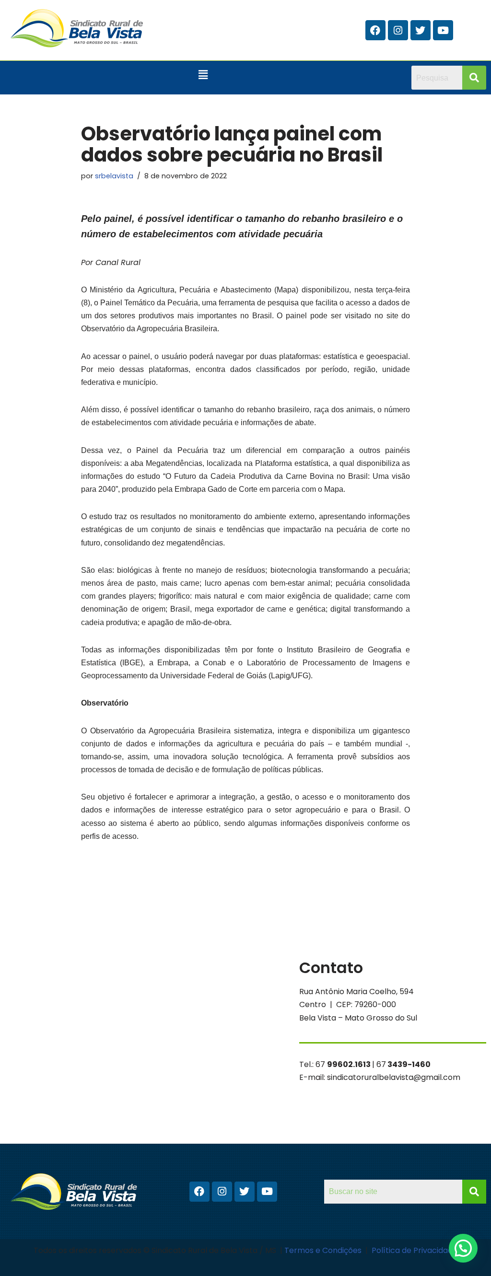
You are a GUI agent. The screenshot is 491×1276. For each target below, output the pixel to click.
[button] (203, 75)
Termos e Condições (323, 1250)
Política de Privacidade (414, 1250)
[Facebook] (375, 30)
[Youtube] (443, 30)
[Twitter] (420, 30)
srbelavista (114, 176)
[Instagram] (398, 30)
